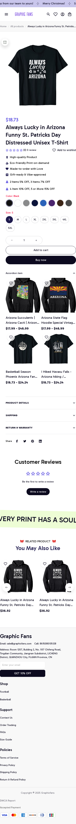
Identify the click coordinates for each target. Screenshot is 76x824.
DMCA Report (7, 800)
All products (17, 26)
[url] (20, 644)
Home (3, 26)
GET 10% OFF (22, 673)
